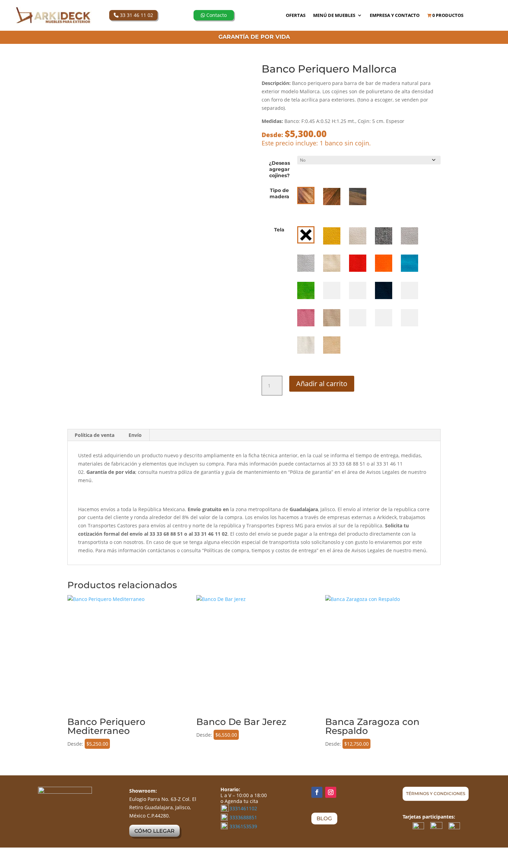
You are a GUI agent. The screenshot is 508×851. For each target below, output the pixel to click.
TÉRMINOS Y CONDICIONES (435, 793)
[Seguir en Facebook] (316, 792)
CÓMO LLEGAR (154, 831)
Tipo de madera (279, 193)
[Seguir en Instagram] (330, 792)
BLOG (324, 818)
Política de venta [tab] (94, 435)
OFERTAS (295, 15)
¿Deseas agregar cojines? (279, 169)
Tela (279, 230)
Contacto (216, 15)
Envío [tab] (135, 435)
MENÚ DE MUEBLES (334, 15)
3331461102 (243, 808)
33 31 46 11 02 (136, 15)
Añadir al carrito (321, 383)
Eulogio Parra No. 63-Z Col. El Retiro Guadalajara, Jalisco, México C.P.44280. (162, 807)
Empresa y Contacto (395, 15)
